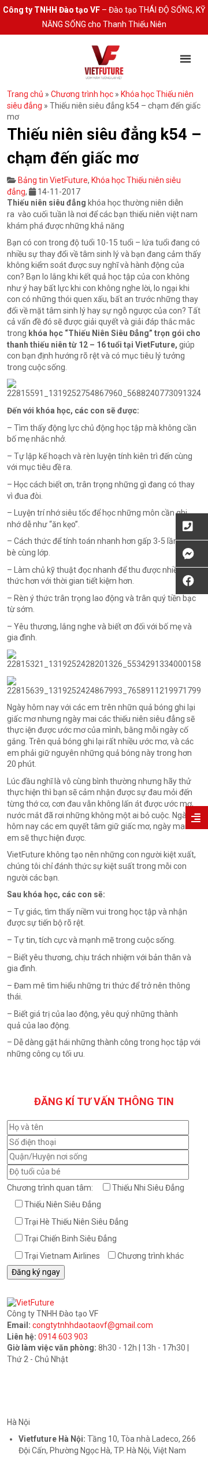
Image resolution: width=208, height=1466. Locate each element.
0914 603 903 (63, 1336)
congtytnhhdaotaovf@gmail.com (92, 1325)
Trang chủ (25, 94)
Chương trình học (82, 94)
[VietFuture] (104, 61)
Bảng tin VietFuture (53, 180)
